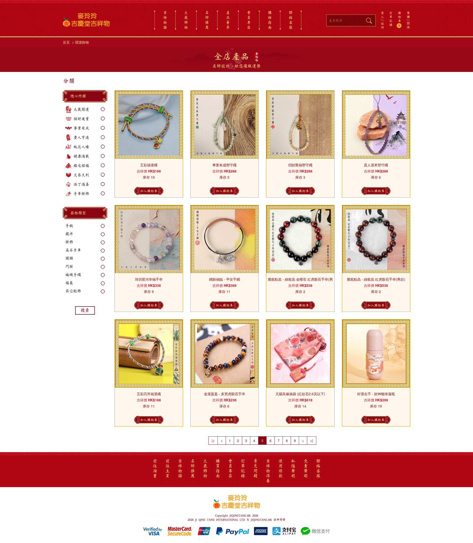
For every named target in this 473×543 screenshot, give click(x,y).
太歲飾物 (186, 20)
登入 (382, 15)
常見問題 (255, 468)
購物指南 (270, 20)
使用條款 (280, 468)
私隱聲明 (293, 468)
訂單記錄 (390, 19)
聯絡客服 (291, 20)
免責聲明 (306, 468)
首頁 (66, 42)
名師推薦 (207, 20)
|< (213, 440)
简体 (408, 25)
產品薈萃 (228, 20)
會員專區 (249, 20)
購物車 (399, 19)
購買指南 (218, 468)
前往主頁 (167, 468)
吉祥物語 (165, 20)
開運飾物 (82, 42)
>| (311, 440)
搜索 (85, 310)
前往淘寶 (155, 468)
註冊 (382, 25)
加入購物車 (148, 190)
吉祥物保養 (268, 471)
